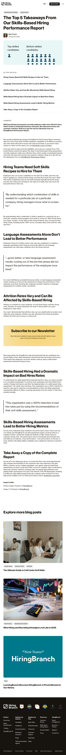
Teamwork (31, 729)
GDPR (36, 751)
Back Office (31, 722)
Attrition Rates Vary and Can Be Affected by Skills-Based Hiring (29, 90)
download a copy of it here (41, 145)
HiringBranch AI (8, 731)
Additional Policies (59, 751)
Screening (6, 720)
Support (54, 730)
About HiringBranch (56, 721)
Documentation (44, 730)
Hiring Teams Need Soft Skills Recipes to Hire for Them (26, 77)
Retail (17, 738)
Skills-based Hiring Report (44, 726)
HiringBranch (27, 486)
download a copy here (52, 475)
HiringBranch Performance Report (33, 157)
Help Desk (31, 738)
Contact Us (55, 733)
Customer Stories (43, 721)
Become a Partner (55, 726)
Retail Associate (33, 725)
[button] (63, 4)
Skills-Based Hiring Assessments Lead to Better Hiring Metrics (29, 103)
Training (5, 728)
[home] (6, 4)
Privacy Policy (29, 751)
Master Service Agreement (46, 751)
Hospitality (18, 722)
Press (42, 733)
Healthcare (18, 725)
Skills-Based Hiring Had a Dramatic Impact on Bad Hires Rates (28, 97)
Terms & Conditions (19, 751)
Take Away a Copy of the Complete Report (20, 109)
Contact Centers (20, 729)
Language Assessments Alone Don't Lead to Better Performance (29, 84)
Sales (30, 741)
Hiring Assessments (7, 724)
